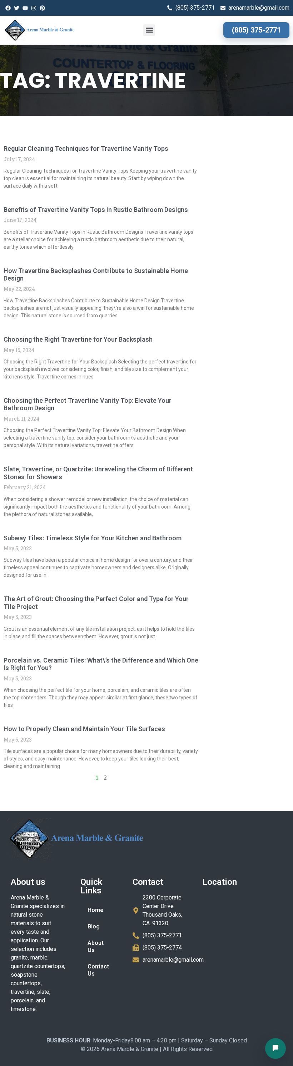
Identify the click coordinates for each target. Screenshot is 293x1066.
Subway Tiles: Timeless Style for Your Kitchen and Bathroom (93, 538)
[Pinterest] (42, 8)
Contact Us (98, 970)
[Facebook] (8, 8)
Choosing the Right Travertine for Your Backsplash (78, 339)
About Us (96, 946)
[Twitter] (16, 8)
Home (96, 910)
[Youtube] (25, 8)
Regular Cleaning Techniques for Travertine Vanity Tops (86, 148)
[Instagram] (33, 8)
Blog (94, 926)
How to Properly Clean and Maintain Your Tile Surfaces (84, 729)
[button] (149, 30)
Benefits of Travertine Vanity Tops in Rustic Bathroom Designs (96, 209)
